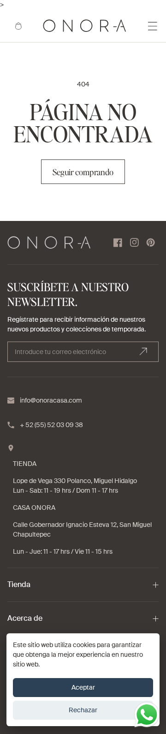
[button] (18, 26)
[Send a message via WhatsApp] (146, 714)
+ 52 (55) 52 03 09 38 (51, 425)
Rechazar (83, 710)
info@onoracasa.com (51, 400)
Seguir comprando (83, 171)
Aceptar (83, 687)
